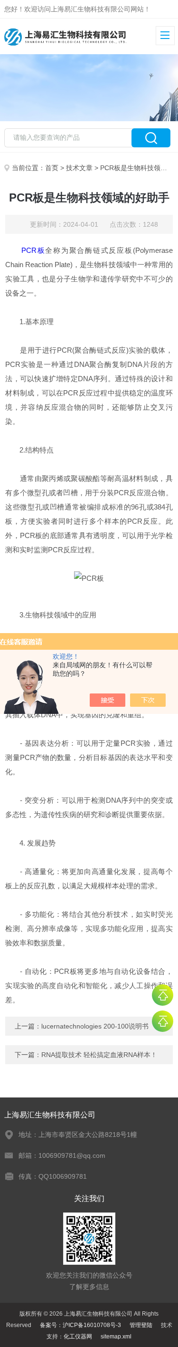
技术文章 (79, 168)
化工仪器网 (78, 1336)
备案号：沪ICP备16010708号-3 (80, 1325)
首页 (51, 168)
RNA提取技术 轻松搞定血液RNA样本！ (99, 1054)
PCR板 (33, 250)
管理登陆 (141, 1325)
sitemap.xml (116, 1336)
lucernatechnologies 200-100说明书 (95, 1026)
